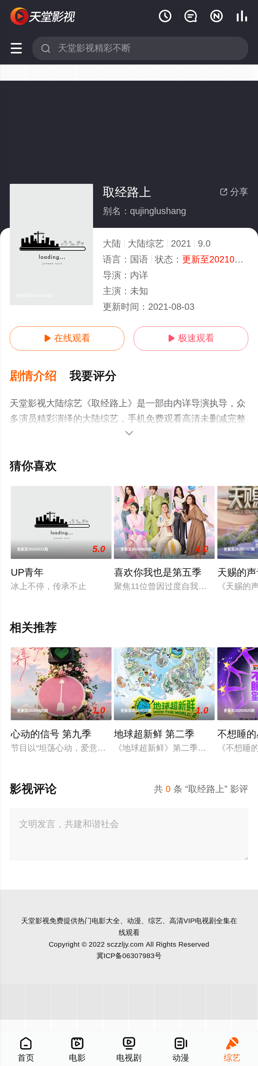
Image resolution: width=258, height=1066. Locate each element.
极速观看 (191, 338)
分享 (234, 192)
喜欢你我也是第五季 (158, 572)
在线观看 (67, 338)
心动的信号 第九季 (51, 734)
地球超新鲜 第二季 (154, 734)
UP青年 (27, 572)
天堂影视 (35, 921)
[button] (40, 376)
